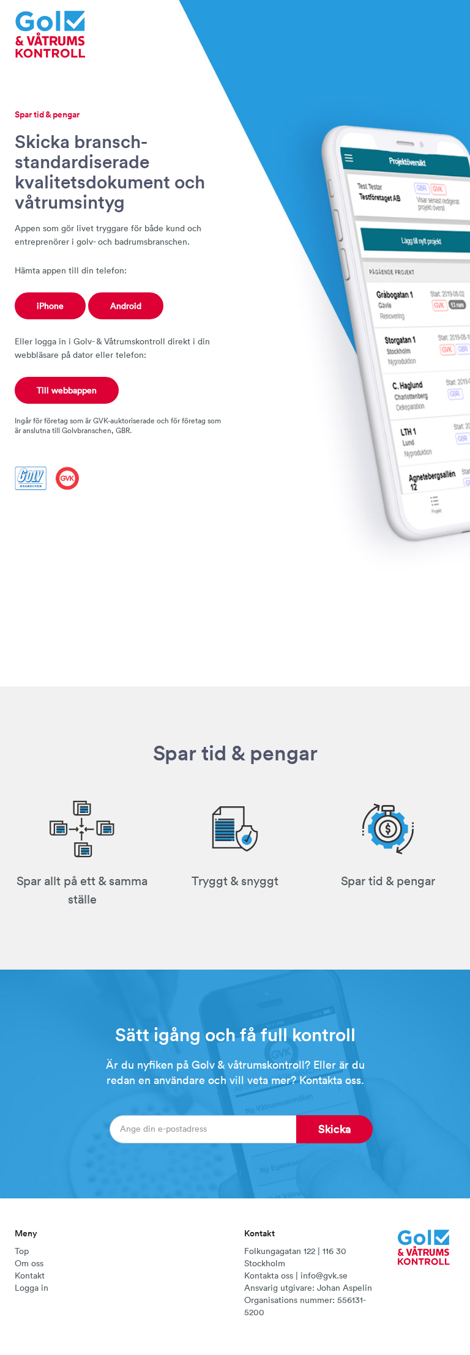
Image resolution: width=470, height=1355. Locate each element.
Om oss (29, 1263)
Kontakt (30, 1275)
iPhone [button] (50, 305)
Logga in (31, 1287)
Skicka (334, 1129)
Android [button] (125, 305)
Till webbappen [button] (67, 390)
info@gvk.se (324, 1275)
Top (22, 1251)
